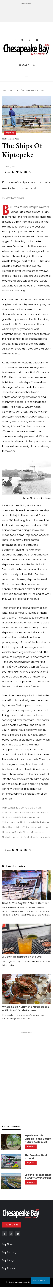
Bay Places (8, 1268)
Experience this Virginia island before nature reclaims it (38, 1139)
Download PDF (40, 1280)
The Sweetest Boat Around (36, 1157)
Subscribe (11, 1224)
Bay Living (10, 133)
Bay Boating (9, 1252)
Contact (23, 65)
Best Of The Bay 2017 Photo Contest (25, 903)
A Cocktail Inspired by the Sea (22, 956)
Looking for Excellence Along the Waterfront (38, 1176)
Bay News (31, 1146)
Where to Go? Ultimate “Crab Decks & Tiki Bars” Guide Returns (25, 1008)
